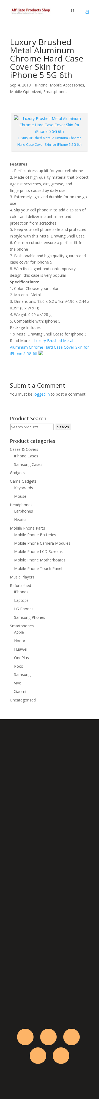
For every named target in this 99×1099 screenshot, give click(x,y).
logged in (42, 394)
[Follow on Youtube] (38, 1055)
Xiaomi (20, 691)
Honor (19, 640)
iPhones (21, 591)
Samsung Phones (29, 617)
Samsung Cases (28, 464)
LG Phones (24, 608)
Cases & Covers (24, 449)
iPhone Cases (26, 455)
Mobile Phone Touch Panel (38, 568)
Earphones (23, 511)
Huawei (20, 649)
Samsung (22, 674)
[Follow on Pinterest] (61, 1055)
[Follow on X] (48, 1037)
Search (63, 426)
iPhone (41, 85)
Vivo (17, 683)
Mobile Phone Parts (27, 528)
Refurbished (20, 585)
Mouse (20, 496)
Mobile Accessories (67, 85)
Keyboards (23, 487)
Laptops (21, 600)
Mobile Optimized (25, 91)
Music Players (22, 577)
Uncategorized (23, 700)
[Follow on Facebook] (25, 1037)
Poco (18, 666)
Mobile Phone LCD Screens (38, 551)
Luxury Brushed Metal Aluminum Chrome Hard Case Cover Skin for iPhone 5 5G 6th (49, 347)
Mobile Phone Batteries (35, 534)
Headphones (21, 504)
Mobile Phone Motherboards (39, 560)
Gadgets (17, 472)
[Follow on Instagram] (71, 1037)
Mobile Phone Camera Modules (42, 543)
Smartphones (55, 91)
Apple (19, 632)
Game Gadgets (23, 481)
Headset (21, 519)
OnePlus (21, 657)
